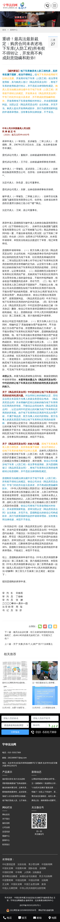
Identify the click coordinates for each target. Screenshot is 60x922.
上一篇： (29, 644)
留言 (24, 917)
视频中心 (6, 836)
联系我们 (6, 844)
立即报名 (15, 732)
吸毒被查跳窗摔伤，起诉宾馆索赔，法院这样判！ (15, 792)
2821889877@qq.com (17, 758)
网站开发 (42, 910)
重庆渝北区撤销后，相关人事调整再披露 (45, 796)
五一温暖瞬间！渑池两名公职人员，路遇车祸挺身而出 (45, 783)
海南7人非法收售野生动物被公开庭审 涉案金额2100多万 (15, 796)
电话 (9, 917)
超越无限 (50, 910)
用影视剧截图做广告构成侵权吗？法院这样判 (15, 783)
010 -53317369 (46, 732)
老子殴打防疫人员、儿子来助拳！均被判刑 (15, 800)
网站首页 (6, 814)
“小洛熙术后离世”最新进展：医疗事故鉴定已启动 (45, 788)
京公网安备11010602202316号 (23, 910)
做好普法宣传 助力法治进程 (13, 779)
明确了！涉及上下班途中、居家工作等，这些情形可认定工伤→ (45, 792)
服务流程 (6, 823)
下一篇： (29, 635)
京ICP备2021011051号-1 (30, 905)
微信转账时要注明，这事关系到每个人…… (15, 788)
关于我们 (6, 819)
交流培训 (6, 832)
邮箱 (39, 917)
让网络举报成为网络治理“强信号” (45, 779)
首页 (4, 30)
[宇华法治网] (15, 5)
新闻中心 (14, 30)
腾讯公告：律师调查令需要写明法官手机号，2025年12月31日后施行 (45, 800)
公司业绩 (6, 827)
